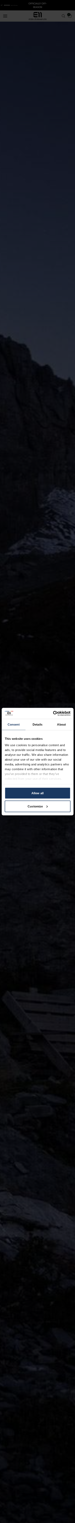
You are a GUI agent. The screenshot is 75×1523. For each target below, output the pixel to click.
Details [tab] (37, 724)
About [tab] (61, 724)
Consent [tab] (14, 724)
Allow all (37, 793)
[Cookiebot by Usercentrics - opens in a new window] (53, 713)
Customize (35, 806)
